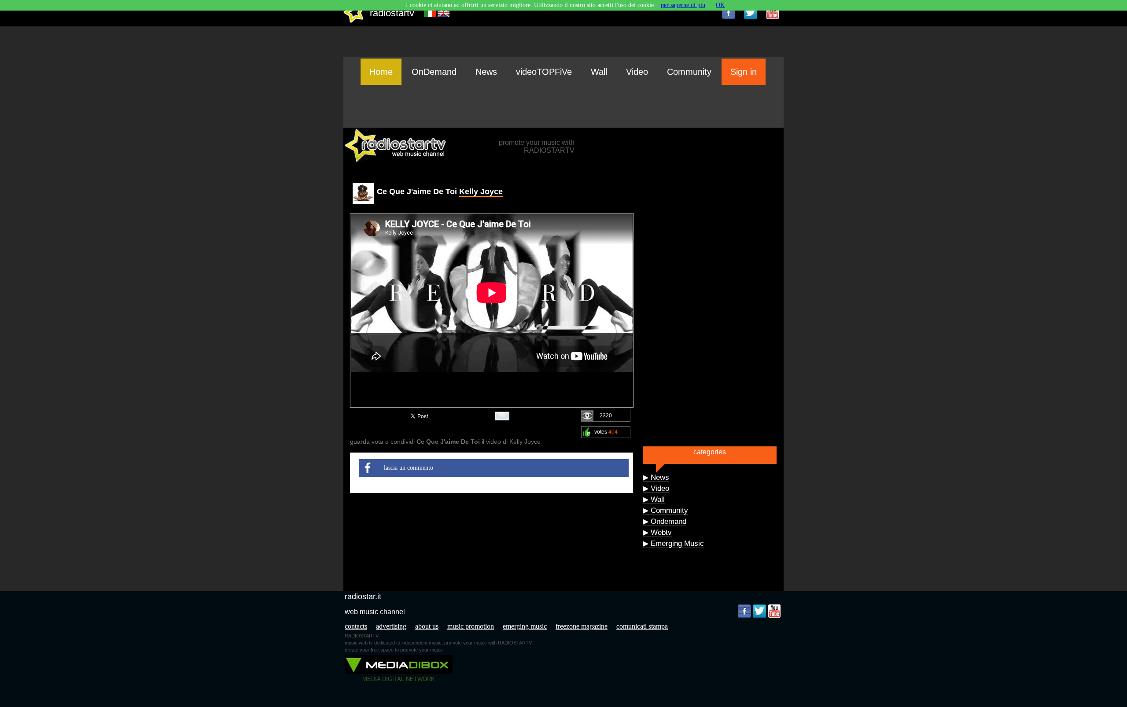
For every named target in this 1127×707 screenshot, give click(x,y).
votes (606, 432)
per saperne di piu (683, 5)
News (486, 72)
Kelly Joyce (481, 191)
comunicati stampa (642, 626)
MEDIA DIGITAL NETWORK (398, 679)
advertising (391, 626)
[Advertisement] (563, 106)
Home (381, 72)
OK (720, 5)
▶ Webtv (657, 532)
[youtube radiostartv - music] (772, 12)
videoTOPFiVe (544, 72)
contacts (356, 626)
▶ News (656, 477)
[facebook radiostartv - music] (728, 12)
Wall (599, 72)
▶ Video (656, 488)
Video (637, 72)
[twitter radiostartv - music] (750, 12)
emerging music (525, 626)
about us (426, 626)
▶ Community (665, 510)
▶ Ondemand (664, 521)
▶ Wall (654, 499)
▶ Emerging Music (673, 543)
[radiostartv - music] (354, 21)
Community (689, 72)
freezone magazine (582, 626)
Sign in (743, 72)
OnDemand (434, 72)
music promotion (470, 626)
